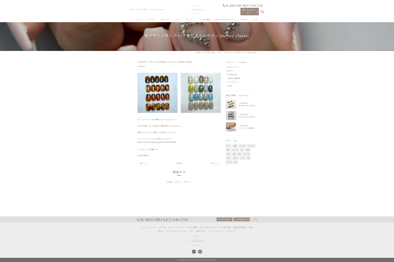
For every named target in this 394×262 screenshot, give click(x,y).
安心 (235, 162)
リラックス (246, 154)
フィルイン (242, 146)
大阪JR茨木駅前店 (142, 155)
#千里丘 (169, 182)
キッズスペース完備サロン (148, 149)
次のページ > (215, 163)
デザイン (235, 158)
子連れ (229, 86)
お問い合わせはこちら (249, 11)
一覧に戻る (179, 163)
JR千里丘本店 (232, 74)
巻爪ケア (230, 71)
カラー (229, 158)
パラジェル (251, 146)
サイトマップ (231, 231)
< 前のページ (143, 163)
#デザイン (188, 182)
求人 (242, 150)
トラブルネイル (232, 82)
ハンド (242, 158)
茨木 (228, 150)
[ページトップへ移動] (255, 219)
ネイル (229, 146)
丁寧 (248, 158)
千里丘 (248, 150)
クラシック (235, 150)
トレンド (229, 162)
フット (228, 154)
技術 (239, 154)
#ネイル (178, 182)
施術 (234, 154)
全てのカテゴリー (233, 67)
